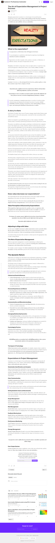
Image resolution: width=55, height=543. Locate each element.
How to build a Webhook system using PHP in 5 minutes (21, 502)
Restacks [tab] (15, 477)
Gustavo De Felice (14, 10)
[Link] (6, 49)
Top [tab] (9, 490)
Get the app (33, 538)
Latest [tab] (12, 490)
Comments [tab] (10, 477)
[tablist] (12, 477)
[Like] (9, 14)
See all (10, 519)
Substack (22, 540)
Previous (12, 469)
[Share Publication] (42, 2)
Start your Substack (24, 538)
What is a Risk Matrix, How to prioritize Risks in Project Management (21, 510)
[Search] (39, 2)
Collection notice (35, 535)
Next (44, 469)
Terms (31, 535)
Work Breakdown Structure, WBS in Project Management (22, 493)
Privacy (27, 535)
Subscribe (46, 1)
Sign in (51, 1)
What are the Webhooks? (12, 503)
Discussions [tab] (16, 490)
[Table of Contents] (1, 271)
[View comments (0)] (12, 14)
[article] (27, 496)
